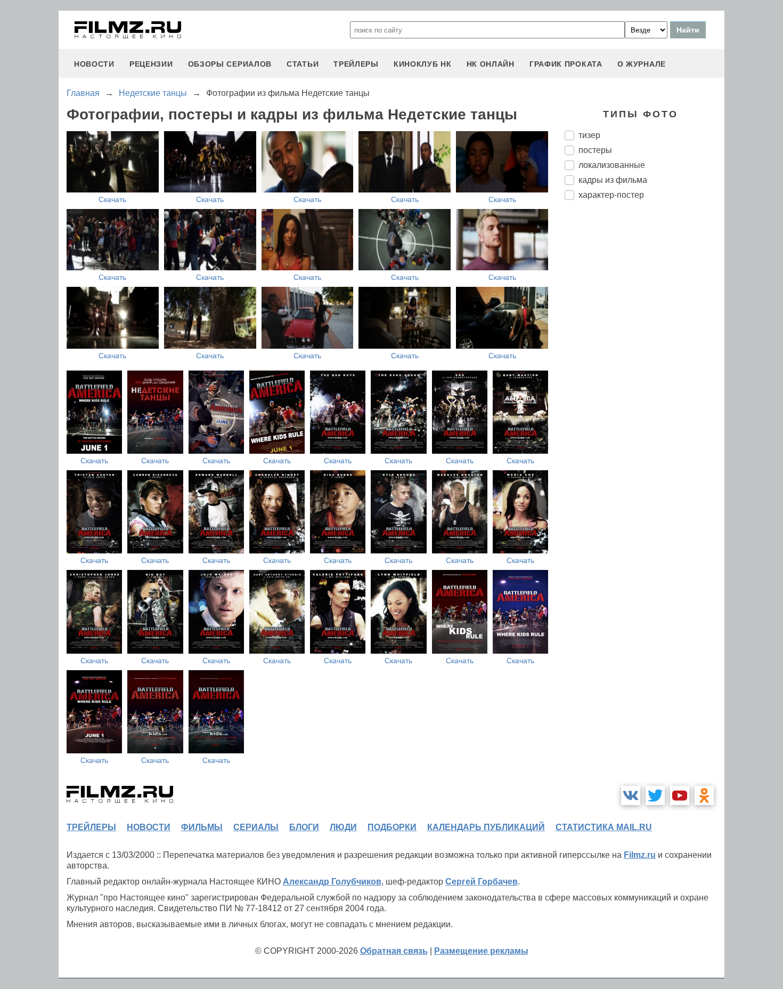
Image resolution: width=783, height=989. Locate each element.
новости (94, 64)
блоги (304, 827)
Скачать (112, 199)
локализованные (611, 165)
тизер (589, 135)
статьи (303, 64)
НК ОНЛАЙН (491, 64)
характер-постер (611, 194)
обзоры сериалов (230, 64)
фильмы (202, 827)
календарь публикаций (486, 827)
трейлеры (356, 64)
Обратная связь (394, 950)
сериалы (256, 827)
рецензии (151, 64)
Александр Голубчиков (332, 881)
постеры (595, 150)
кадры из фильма (612, 179)
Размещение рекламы (481, 950)
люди (343, 827)
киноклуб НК (423, 64)
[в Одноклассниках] (704, 795)
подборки (392, 827)
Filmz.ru (640, 854)
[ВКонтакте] (630, 795)
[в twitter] (655, 795)
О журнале (641, 64)
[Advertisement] (644, 386)
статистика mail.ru (604, 827)
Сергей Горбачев (481, 881)
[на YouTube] (679, 795)
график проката (565, 64)
